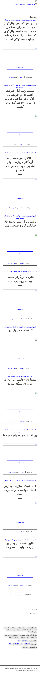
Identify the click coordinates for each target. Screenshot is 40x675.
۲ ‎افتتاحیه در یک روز (20, 330)
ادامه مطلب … (20, 67)
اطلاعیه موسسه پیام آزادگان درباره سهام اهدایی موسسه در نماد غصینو (20, 164)
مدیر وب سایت (11, 144)
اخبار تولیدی (29, 327)
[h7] (20, 296)
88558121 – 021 (25, 644)
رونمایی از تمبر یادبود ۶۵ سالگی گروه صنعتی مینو (20, 223)
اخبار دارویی (23, 327)
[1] (20, 121)
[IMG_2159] (20, 54)
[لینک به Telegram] (35, 672)
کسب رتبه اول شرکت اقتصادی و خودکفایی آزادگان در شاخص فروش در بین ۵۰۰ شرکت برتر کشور (20, 98)
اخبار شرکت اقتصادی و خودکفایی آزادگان (21, 20)
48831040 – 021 (23, 640)
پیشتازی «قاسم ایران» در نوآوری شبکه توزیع (20, 381)
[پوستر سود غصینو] (20, 185)
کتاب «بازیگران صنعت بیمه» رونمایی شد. (20, 279)
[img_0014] (20, 562)
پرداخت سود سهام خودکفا (20, 435)
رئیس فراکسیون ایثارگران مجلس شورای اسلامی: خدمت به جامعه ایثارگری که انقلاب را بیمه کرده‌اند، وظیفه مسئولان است (20, 31)
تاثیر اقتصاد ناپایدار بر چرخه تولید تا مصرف (20, 545)
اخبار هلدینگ (8, 20)
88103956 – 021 (14, 644)
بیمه (4, 271)
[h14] (20, 240)
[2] (20, 509)
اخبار (34, 20)
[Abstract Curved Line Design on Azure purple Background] (20, 450)
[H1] (20, 345)
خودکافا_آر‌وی (11, 77)
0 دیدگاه (21, 77)
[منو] (36, 4)
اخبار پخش (26, 376)
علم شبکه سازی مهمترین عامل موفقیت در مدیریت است (20, 490)
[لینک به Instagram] (32, 672)
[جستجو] (31, 4)
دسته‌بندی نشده (20, 87)
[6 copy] (20, 398)
